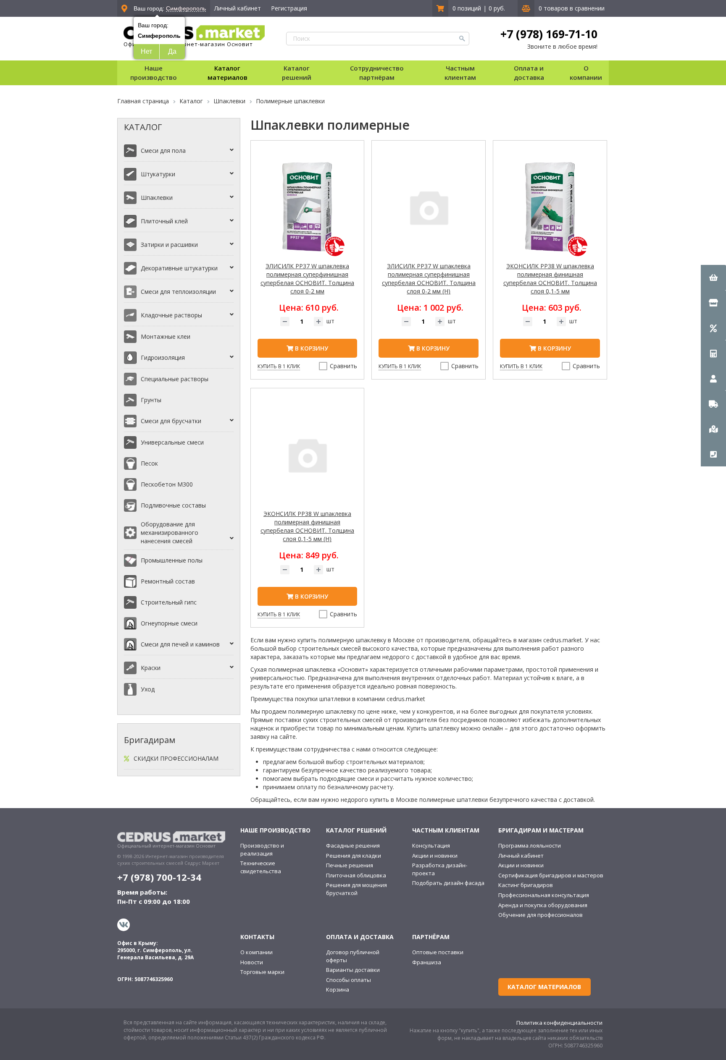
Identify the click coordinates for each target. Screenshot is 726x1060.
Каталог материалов (227, 72)
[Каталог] (713, 302)
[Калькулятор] (713, 353)
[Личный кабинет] (713, 378)
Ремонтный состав (168, 581)
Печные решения (349, 865)
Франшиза (426, 962)
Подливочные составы (173, 505)
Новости (251, 962)
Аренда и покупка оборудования (542, 905)
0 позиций (466, 8)
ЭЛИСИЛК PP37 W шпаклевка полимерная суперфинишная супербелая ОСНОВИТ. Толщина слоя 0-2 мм (307, 278)
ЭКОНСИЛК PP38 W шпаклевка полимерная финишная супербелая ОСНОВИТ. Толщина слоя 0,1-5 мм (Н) (307, 526)
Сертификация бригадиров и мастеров (550, 875)
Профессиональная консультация (543, 895)
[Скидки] (713, 327)
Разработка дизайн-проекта (439, 869)
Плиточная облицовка (356, 875)
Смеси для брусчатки (171, 421)
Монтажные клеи (165, 336)
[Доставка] (713, 403)
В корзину (310, 348)
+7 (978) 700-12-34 (159, 877)
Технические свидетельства (260, 867)
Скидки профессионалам (176, 758)
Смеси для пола (163, 150)
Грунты (151, 400)
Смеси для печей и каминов (180, 644)
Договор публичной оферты (352, 956)
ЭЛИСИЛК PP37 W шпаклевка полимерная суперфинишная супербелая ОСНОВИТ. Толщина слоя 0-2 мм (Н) (429, 278)
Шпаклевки (157, 198)
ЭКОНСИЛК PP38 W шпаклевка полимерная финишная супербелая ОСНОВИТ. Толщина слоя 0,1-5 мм (550, 278)
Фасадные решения (353, 845)
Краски (150, 668)
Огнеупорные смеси (169, 623)
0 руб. (497, 8)
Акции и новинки (435, 855)
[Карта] (713, 428)
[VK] (124, 925)
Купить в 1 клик (279, 366)
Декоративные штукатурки (179, 268)
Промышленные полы (172, 560)
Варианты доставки (353, 970)
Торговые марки (262, 972)
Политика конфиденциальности (559, 1022)
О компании (256, 952)
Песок (149, 463)
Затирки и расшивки (169, 245)
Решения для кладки (353, 855)
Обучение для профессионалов (540, 915)
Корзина (337, 989)
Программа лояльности (529, 845)
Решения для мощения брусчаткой (356, 889)
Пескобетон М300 (167, 484)
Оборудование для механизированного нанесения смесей (169, 532)
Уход (148, 689)
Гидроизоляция (163, 357)
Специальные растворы (174, 379)
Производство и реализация (262, 849)
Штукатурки (158, 174)
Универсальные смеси (172, 442)
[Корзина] (713, 277)
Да (172, 51)
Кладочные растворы (171, 315)
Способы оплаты (348, 980)
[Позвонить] (713, 453)
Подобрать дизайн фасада (448, 883)
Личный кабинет (237, 8)
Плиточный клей (164, 221)
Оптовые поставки (437, 952)
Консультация (431, 845)
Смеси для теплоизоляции (178, 292)
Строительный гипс (169, 602)
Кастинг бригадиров (525, 885)
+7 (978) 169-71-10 (548, 34)
